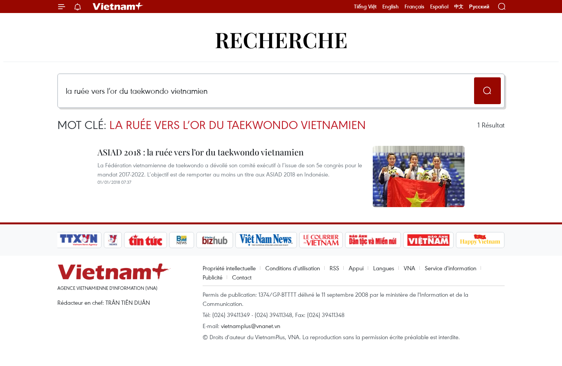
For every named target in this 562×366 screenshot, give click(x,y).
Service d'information (450, 268)
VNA (409, 268)
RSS (334, 268)
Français (414, 6)
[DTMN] (373, 240)
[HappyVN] (480, 240)
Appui (356, 268)
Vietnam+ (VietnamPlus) (118, 6)
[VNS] (266, 240)
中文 (458, 6)
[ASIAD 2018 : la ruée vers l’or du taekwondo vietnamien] (419, 176)
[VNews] (113, 240)
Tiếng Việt (365, 6)
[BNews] (181, 240)
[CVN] (321, 240)
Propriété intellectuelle (229, 268)
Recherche (281, 39)
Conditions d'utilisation (292, 268)
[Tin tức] (145, 240)
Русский (479, 7)
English (390, 6)
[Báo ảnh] (428, 240)
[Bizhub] (214, 240)
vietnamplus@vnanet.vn (250, 326)
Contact (242, 277)
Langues (383, 268)
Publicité (213, 277)
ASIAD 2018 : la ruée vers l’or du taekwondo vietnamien (200, 152)
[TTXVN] (79, 240)
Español (439, 6)
